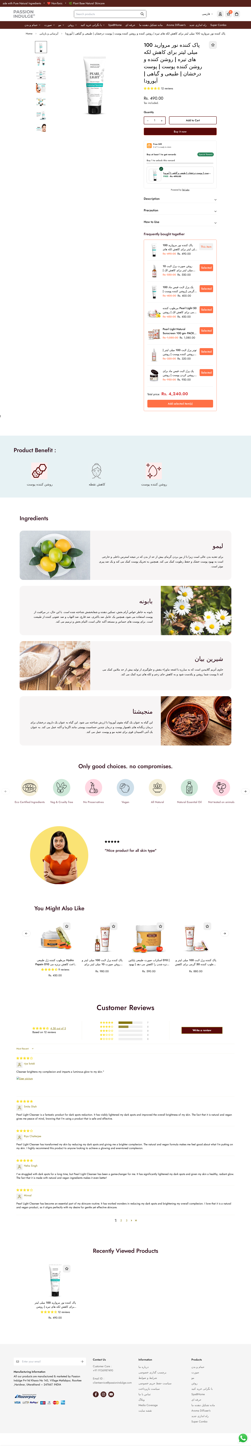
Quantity (149, 112)
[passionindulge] (24, 14)
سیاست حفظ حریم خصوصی (154, 1383)
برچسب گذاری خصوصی (152, 1372)
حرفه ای (130, 25)
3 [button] (126, 1220)
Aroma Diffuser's (175, 25)
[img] (24, 1058)
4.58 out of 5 (58, 1028)
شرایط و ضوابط (147, 1378)
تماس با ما (144, 1394)
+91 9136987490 (103, 1370)
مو (59, 25)
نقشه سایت (145, 1411)
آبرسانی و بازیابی (48, 33)
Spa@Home (115, 25)
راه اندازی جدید (198, 25)
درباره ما (143, 1367)
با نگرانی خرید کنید (91, 25)
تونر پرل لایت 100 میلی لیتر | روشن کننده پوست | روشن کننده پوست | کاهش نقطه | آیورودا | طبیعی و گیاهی (180, 352)
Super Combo (218, 25)
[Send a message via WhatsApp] (243, 1438)
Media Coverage (148, 1405)
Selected (206, 268)
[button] (152, 88)
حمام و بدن (31, 25)
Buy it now (180, 132)
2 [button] (121, 1220)
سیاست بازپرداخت (149, 1389)
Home (29, 33)
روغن (71, 25)
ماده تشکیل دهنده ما (151, 25)
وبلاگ (141, 1400)
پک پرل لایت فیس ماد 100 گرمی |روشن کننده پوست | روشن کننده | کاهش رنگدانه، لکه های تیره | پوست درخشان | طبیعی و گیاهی (180, 289)
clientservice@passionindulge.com (112, 1383)
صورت (48, 25)
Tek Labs (185, 189)
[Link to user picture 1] (24, 1085)
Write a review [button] (202, 1030)
